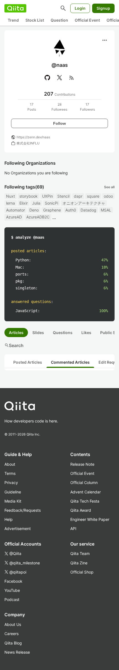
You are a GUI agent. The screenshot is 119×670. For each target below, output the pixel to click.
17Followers (87, 106)
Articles (16, 332)
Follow (59, 123)
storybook (28, 196)
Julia (36, 203)
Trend (13, 20)
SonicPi (51, 203)
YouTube (12, 590)
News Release (17, 652)
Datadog (88, 210)
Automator (15, 210)
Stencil (63, 196)
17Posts (31, 106)
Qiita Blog (13, 643)
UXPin (47, 196)
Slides (38, 332)
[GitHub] (47, 78)
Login (80, 8)
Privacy (11, 482)
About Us (12, 624)
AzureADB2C (38, 217)
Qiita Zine (78, 563)
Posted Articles (27, 362)
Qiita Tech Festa (84, 501)
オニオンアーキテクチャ (84, 203)
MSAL (106, 210)
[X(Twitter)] (59, 78)
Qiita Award (80, 510)
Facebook (13, 581)
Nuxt (10, 196)
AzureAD (14, 217)
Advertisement (17, 528)
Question (59, 20)
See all (109, 187)
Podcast (11, 599)
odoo (108, 196)
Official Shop (82, 572)
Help (8, 519)
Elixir (23, 203)
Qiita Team (80, 553)
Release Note (82, 464)
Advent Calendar (85, 492)
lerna (10, 203)
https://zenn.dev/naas (33, 137)
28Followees (59, 106)
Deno (34, 210)
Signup (103, 8)
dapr (78, 196)
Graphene (52, 210)
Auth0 (70, 210)
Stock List (34, 20)
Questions (63, 332)
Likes (86, 332)
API (73, 528)
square (93, 196)
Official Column (84, 482)
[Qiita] (15, 8)
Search (14, 345)
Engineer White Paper (89, 519)
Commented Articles (70, 362)
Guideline (12, 492)
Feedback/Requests (22, 510)
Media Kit (12, 501)
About (9, 464)
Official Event (87, 20)
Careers (11, 633)
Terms (9, 473)
